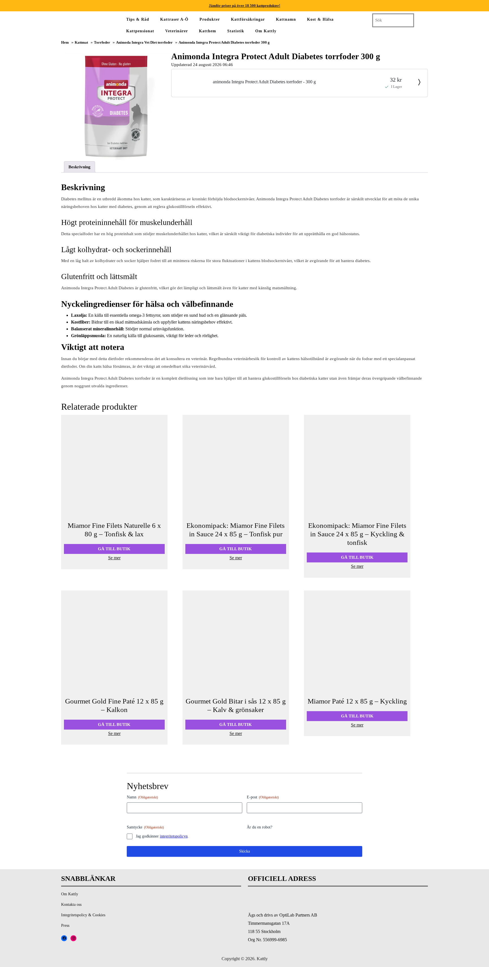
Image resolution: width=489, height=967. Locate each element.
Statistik (235, 31)
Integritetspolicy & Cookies (83, 915)
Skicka (244, 851)
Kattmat (81, 42)
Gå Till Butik (114, 549)
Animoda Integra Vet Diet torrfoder (144, 42)
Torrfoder (102, 42)
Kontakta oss (71, 904)
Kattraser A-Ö (174, 19)
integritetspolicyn (174, 836)
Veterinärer (176, 31)
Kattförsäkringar (248, 19)
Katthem (207, 31)
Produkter (210, 19)
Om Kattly (265, 31)
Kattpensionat (140, 31)
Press (65, 925)
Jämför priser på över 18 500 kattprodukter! (244, 5)
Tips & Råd (137, 19)
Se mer (114, 557)
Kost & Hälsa (320, 19)
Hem (65, 42)
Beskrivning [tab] (79, 167)
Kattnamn (286, 19)
